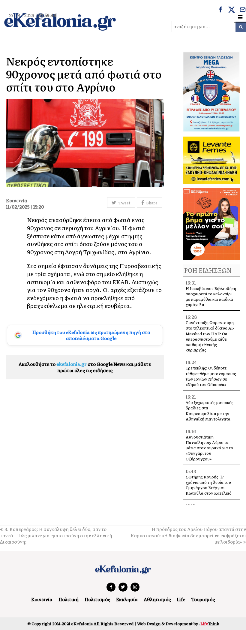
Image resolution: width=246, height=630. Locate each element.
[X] (231, 10)
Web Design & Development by (178, 623)
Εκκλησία (127, 599)
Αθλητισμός (157, 599)
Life (181, 599)
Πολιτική (68, 599)
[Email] (242, 10)
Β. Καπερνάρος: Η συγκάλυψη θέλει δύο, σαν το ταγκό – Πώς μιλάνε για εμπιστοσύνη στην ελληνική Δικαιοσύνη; (56, 535)
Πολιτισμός (97, 599)
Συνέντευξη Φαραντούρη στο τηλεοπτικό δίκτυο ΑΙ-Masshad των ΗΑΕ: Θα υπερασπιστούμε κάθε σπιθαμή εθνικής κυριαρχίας (210, 336)
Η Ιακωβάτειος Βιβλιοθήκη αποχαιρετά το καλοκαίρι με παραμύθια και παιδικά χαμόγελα (211, 296)
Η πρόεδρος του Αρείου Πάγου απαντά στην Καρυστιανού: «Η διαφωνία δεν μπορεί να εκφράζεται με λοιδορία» (188, 535)
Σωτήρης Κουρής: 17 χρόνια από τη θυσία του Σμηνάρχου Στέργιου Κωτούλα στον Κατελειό (209, 485)
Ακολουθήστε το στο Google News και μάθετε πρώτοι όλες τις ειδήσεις (85, 367)
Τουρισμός (203, 599)
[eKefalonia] (60, 21)
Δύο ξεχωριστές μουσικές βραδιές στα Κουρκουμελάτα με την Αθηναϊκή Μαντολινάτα (209, 410)
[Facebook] (220, 10)
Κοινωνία (41, 599)
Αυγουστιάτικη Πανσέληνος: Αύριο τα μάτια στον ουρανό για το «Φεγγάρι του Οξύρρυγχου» (209, 448)
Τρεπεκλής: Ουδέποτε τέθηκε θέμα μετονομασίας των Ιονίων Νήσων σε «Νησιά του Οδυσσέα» (211, 376)
